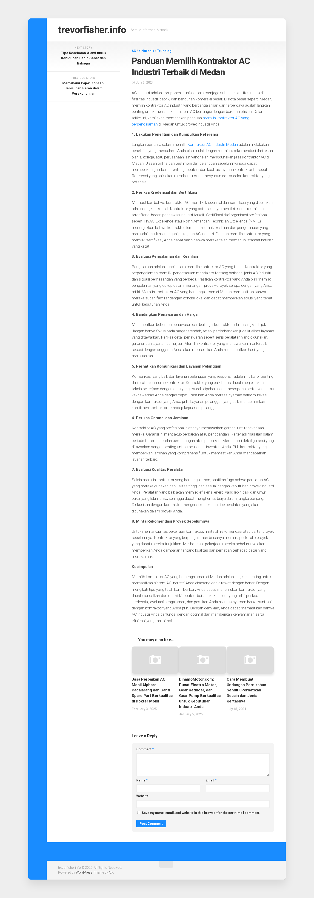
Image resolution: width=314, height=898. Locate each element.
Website (142, 796)
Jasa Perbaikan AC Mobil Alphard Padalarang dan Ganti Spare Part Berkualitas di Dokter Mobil (152, 690)
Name (142, 780)
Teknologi (164, 51)
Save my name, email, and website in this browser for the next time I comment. (201, 813)
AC (134, 51)
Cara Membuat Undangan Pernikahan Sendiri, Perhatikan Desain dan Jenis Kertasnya (246, 690)
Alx (111, 872)
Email (211, 780)
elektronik (146, 51)
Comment (145, 749)
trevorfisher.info (92, 29)
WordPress (84, 872)
